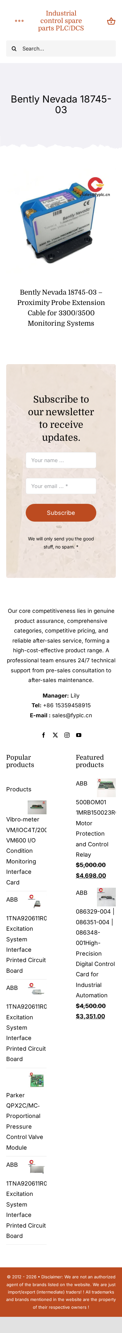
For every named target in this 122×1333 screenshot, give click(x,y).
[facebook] (43, 735)
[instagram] (67, 735)
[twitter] (55, 735)
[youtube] (78, 735)
